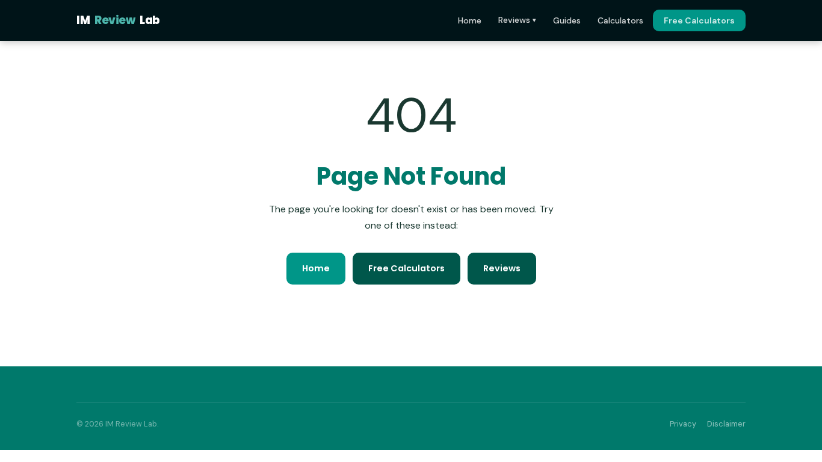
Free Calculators (699, 20)
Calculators (620, 20)
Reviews (517, 19)
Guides (567, 20)
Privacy (683, 424)
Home (469, 20)
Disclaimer (726, 424)
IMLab (118, 20)
